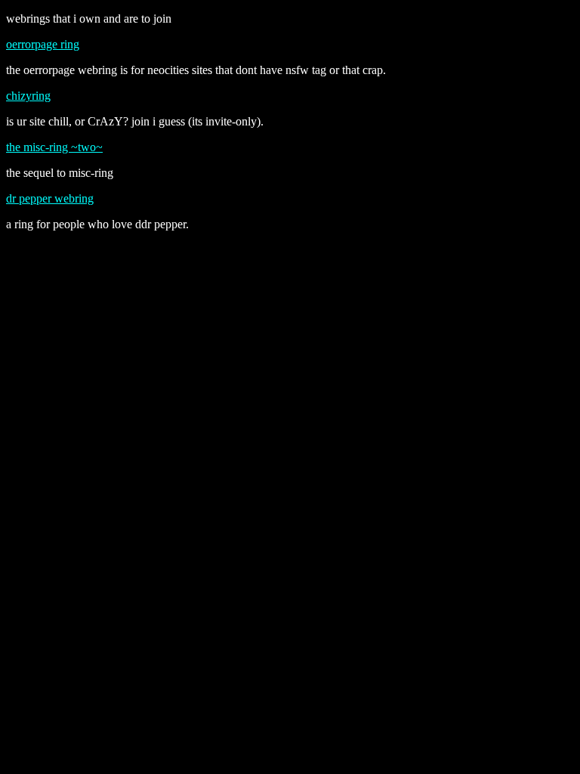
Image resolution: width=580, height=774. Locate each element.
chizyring (28, 95)
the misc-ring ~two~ (54, 147)
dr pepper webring (50, 198)
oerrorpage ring (42, 44)
